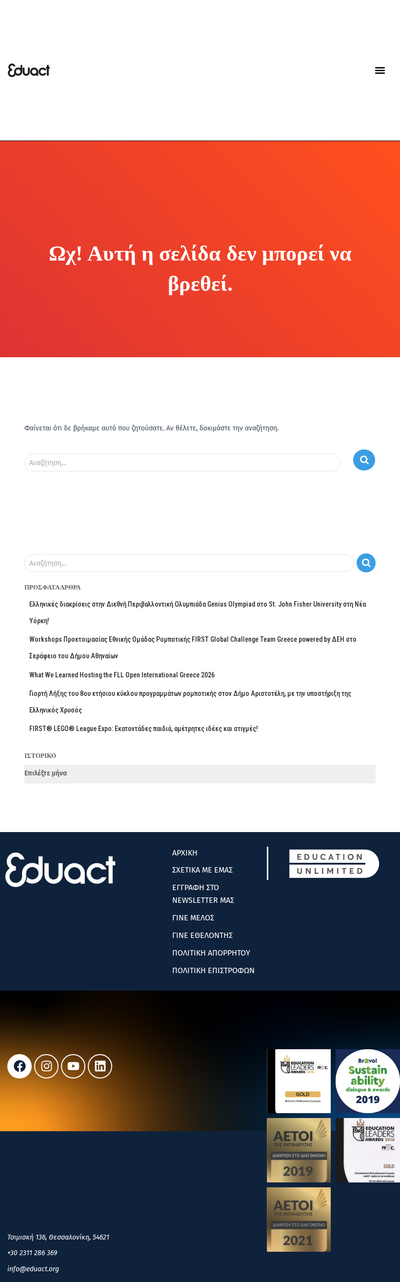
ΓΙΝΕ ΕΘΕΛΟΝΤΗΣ (202, 935)
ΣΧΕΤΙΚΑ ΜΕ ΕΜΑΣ (202, 870)
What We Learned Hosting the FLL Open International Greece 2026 (122, 675)
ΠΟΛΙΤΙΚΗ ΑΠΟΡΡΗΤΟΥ (211, 952)
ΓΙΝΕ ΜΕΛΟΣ (193, 917)
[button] (380, 70)
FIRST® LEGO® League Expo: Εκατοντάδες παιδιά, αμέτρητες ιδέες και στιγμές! (143, 729)
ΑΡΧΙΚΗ (185, 852)
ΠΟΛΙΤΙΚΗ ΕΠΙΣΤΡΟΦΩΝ (213, 970)
